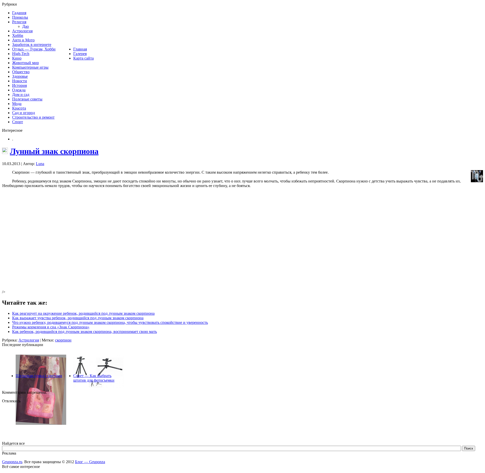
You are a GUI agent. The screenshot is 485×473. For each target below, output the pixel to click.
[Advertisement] (79, 242)
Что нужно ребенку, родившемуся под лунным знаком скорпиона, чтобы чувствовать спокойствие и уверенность (110, 322)
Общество (21, 72)
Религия (19, 22)
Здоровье (20, 76)
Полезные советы (27, 99)
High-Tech (20, 53)
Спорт (17, 122)
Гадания (19, 13)
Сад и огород (23, 113)
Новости (19, 81)
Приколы (20, 17)
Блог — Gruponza (90, 462)
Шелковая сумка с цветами (39, 376)
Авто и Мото (23, 40)
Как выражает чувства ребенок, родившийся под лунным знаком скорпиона (77, 318)
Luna (40, 164)
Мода (16, 103)
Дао (25, 26)
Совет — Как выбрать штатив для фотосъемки (93, 378)
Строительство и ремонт (33, 117)
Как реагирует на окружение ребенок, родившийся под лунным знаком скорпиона (83, 313)
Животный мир (25, 63)
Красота (19, 108)
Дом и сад (20, 94)
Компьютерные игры (30, 67)
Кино (16, 58)
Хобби (17, 35)
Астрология (22, 31)
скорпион (63, 340)
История (19, 85)
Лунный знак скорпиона (54, 151)
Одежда (19, 90)
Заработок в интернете (31, 44)
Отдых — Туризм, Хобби (34, 49)
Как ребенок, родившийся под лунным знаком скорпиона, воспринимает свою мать (84, 331)
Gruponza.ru (12, 462)
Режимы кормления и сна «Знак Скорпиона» (50, 327)
